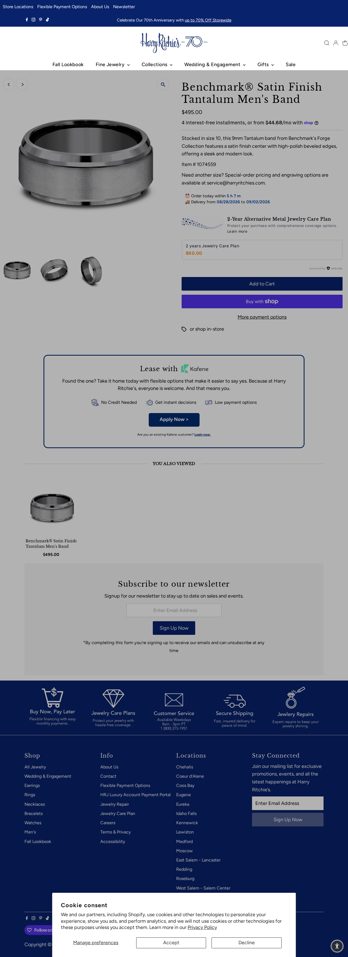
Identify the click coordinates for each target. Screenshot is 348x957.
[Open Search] (326, 43)
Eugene (183, 794)
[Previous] (9, 84)
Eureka (182, 804)
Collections (155, 64)
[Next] (22, 84)
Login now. (202, 434)
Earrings (32, 785)
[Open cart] (345, 43)
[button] (337, 946)
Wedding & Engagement (212, 64)
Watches (32, 822)
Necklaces (34, 804)
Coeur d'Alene (190, 776)
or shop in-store (207, 329)
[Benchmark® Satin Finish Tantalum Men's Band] (52, 507)
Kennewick (187, 822)
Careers (107, 822)
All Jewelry (35, 767)
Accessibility (112, 841)
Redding (184, 869)
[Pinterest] (41, 20)
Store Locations (18, 6)
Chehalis (184, 767)
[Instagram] (33, 20)
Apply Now (174, 419)
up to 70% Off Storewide (208, 20)
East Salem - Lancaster (198, 860)
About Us (100, 6)
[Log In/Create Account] (335, 43)
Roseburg (185, 878)
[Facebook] (26, 20)
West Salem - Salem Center (203, 888)
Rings (29, 794)
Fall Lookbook (68, 64)
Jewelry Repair (114, 804)
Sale (291, 64)
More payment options (262, 317)
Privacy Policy (202, 927)
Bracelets (33, 813)
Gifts (263, 64)
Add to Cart (262, 284)
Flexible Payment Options (62, 6)
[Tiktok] (47, 20)
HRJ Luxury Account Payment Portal (135, 794)
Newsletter (124, 6)
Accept (171, 943)
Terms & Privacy (115, 832)
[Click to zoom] (163, 84)
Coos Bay (185, 785)
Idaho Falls (186, 813)
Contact (108, 776)
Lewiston (185, 832)
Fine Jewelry (111, 64)
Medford (184, 841)
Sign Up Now (174, 628)
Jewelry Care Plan (117, 813)
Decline (246, 943)
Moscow (184, 850)
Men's (30, 832)
